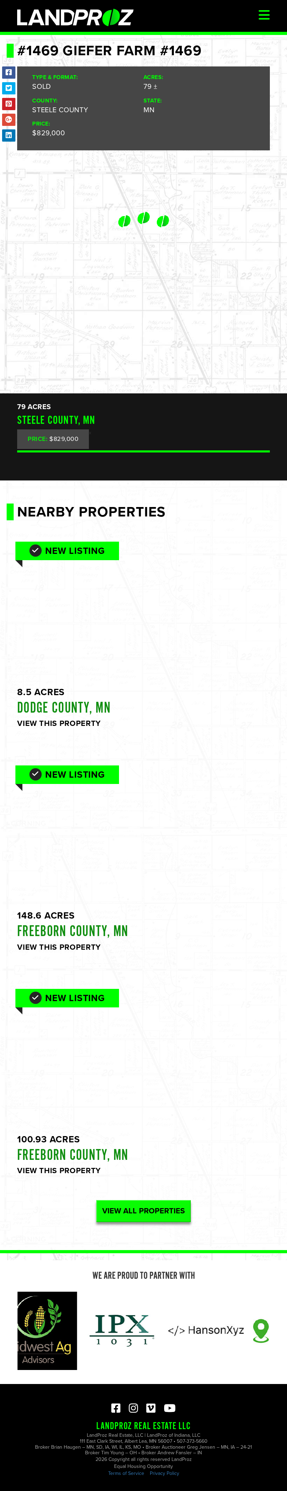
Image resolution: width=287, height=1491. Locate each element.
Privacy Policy (164, 1473)
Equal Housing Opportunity (143, 1466)
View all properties (143, 1210)
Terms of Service (126, 1473)
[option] (97, 1331)
